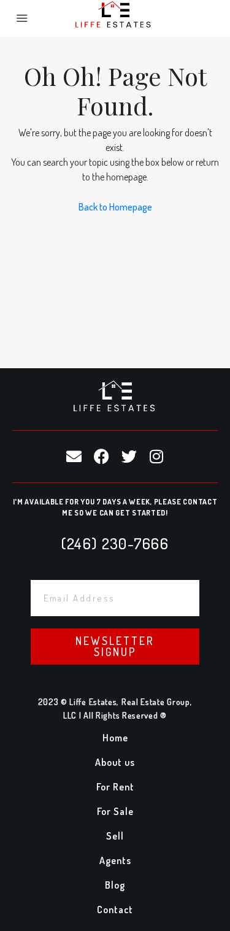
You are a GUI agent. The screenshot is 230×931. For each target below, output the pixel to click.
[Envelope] (73, 456)
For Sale (115, 811)
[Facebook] (101, 456)
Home (115, 738)
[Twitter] (129, 456)
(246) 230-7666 (115, 543)
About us (115, 762)
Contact (115, 909)
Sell (115, 836)
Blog (115, 885)
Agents (115, 860)
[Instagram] (156, 456)
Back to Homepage (115, 207)
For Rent (115, 787)
